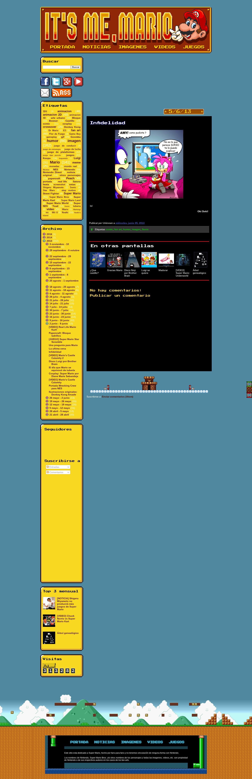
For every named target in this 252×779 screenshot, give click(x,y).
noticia (71, 172)
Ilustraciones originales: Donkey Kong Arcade (63, 393)
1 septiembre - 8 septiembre (58, 276)
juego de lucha (72, 149)
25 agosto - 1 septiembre (64, 280)
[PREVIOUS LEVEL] (191, 387)
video (50, 209)
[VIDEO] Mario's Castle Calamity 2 (62, 356)
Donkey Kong (72, 127)
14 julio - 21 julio (60, 303)
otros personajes (70, 175)
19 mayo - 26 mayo (61, 401)
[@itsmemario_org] (56, 81)
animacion (64, 111)
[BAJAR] (249, 395)
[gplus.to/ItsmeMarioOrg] (67, 81)
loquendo (63, 158)
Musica (46, 170)
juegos (70, 155)
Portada (62, 47)
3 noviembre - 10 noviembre (58, 245)
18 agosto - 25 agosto (63, 286)
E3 (64, 130)
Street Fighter (51, 193)
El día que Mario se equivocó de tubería (62, 369)
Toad (55, 206)
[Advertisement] (62, 527)
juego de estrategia (52, 149)
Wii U (55, 212)
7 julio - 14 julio (59, 307)
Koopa (47, 158)
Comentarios (56, 472)
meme (76, 162)
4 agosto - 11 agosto (62, 293)
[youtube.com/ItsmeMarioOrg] (78, 81)
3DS (45, 111)
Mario (55, 162)
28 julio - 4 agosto (60, 296)
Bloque (76, 117)
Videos (165, 47)
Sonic (73, 187)
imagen (74, 141)
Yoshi (65, 212)
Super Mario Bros (59, 197)
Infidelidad (55, 351)
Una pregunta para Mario (63, 345)
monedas (54, 166)
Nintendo (69, 169)
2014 (50, 237)
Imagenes (133, 47)
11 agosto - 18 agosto (63, 290)
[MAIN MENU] (149, 383)
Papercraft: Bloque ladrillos (60, 334)
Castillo (69, 120)
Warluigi (77, 209)
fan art (76, 130)
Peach (70, 178)
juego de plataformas (60, 152)
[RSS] (61, 92)
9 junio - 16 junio (60, 320)
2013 (50, 240)
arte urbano (58, 117)
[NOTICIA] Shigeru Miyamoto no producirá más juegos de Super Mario (68, 604)
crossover (49, 126)
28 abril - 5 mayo (59, 411)
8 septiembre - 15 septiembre (59, 270)
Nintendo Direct (52, 172)
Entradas (54, 467)
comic (46, 123)
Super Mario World (57, 203)
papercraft (54, 178)
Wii (47, 213)
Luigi (77, 158)
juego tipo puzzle (52, 155)
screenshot (59, 184)
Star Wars (49, 190)
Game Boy (75, 134)
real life (62, 181)
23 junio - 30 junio (60, 313)
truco (67, 206)
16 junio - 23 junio (60, 316)
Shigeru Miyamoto (53, 187)
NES (55, 169)
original (47, 175)
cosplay (67, 123)
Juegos (194, 47)
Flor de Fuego (57, 134)
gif (62, 137)
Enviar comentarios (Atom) (117, 396)
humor (52, 141)
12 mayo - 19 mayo (61, 404)
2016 (50, 234)
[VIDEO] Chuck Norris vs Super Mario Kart (66, 618)
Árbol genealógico (68, 633)
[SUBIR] (249, 384)
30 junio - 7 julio (59, 310)
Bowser (53, 120)
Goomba (76, 137)
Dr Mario (53, 130)
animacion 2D (52, 114)
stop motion (69, 190)
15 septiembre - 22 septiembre (59, 264)
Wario (65, 209)
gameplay (51, 137)
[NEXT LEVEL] (106, 387)
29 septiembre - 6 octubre (64, 250)
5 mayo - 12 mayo (60, 408)
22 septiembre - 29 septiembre (59, 257)
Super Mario (72, 193)
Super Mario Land (71, 200)
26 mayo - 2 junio (60, 397)
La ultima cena (57, 348)
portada (47, 181)
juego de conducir (65, 146)
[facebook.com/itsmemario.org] (45, 81)
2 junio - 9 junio (59, 323)
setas (72, 184)
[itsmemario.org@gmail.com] (45, 92)
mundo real (70, 166)
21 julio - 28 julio (60, 300)
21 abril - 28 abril (60, 414)
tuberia (77, 206)
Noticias (97, 47)
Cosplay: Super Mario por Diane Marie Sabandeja (64, 375)
